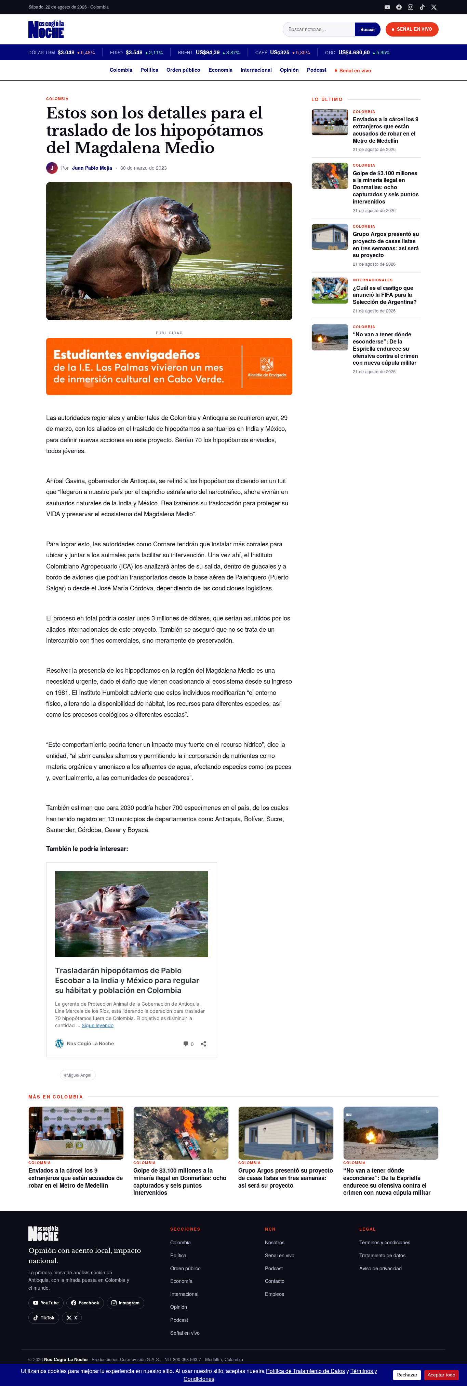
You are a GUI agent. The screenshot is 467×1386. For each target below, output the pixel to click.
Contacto (274, 1280)
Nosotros (274, 1242)
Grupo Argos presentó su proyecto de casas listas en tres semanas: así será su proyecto (386, 244)
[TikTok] (422, 7)
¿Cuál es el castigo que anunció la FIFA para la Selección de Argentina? (385, 295)
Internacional (256, 69)
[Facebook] (399, 7)
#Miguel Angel (77, 1075)
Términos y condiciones (384, 1242)
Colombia (121, 69)
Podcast (316, 69)
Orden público (183, 69)
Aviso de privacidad (380, 1268)
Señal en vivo (355, 70)
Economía (220, 69)
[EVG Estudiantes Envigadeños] (169, 366)
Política (149, 69)
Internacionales (373, 279)
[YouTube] (387, 7)
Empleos (274, 1293)
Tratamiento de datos (382, 1255)
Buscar (367, 29)
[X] (434, 7)
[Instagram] (410, 7)
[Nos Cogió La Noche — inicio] (46, 29)
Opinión (289, 69)
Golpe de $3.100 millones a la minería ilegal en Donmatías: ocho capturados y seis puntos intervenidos (386, 187)
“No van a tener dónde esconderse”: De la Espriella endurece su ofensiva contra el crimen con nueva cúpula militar (385, 348)
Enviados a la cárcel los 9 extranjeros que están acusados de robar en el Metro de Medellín (385, 129)
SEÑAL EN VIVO (414, 29)
